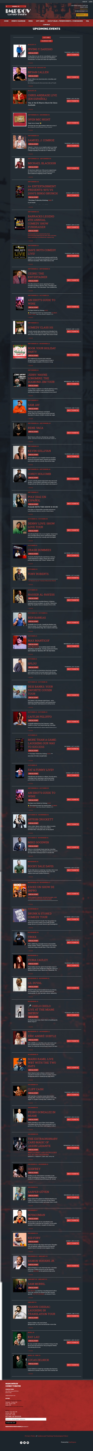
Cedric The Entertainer (37, 275)
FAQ (87, 21)
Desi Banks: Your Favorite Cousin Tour (40, 690)
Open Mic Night (39, 119)
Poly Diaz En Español (37, 498)
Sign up (84, 1)
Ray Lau (33, 1337)
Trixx (32, 937)
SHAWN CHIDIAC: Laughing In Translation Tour (41, 1310)
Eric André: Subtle (42, 1036)
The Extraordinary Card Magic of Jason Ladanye (43, 1142)
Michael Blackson (42, 163)
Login (90, 1)
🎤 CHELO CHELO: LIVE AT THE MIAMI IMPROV (41, 1009)
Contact (46, 25)
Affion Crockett (40, 819)
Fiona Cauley (38, 960)
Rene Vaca (35, 428)
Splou (32, 663)
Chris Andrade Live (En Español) (42, 97)
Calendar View (46, 41)
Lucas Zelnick (38, 1360)
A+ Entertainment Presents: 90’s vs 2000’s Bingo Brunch (43, 189)
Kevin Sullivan (39, 451)
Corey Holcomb (39, 474)
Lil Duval (35, 983)
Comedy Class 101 (40, 327)
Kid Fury (34, 1238)
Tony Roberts (38, 574)
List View (46, 37)
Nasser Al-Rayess (41, 594)
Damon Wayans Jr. (41, 1261)
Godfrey (34, 1169)
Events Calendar (18, 21)
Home (6, 21)
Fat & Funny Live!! (41, 770)
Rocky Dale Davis (40, 866)
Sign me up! (10, 1422)
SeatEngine (72, 1442)
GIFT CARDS (40, 21)
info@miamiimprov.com (81, 11)
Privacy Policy (30, 1436)
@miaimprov (25, 1426)
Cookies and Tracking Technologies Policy (52, 1436)
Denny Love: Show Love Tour (41, 525)
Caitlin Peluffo (40, 716)
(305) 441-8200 (84, 9)
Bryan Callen (38, 72)
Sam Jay (34, 405)
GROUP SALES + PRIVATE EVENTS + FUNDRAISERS (65, 21)
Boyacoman (36, 1215)
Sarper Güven (38, 1192)
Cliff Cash (36, 1089)
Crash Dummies (39, 550)
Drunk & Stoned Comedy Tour (40, 915)
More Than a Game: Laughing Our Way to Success (42, 743)
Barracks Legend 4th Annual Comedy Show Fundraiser (41, 222)
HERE (50, 200)
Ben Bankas (37, 617)
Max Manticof (39, 640)
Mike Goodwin (38, 842)
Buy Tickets (73, 54)
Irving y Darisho (40, 49)
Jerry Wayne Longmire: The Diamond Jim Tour (41, 378)
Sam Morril (36, 1284)
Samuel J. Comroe (41, 140)
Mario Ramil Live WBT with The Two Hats (42, 1062)
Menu (30, 21)
